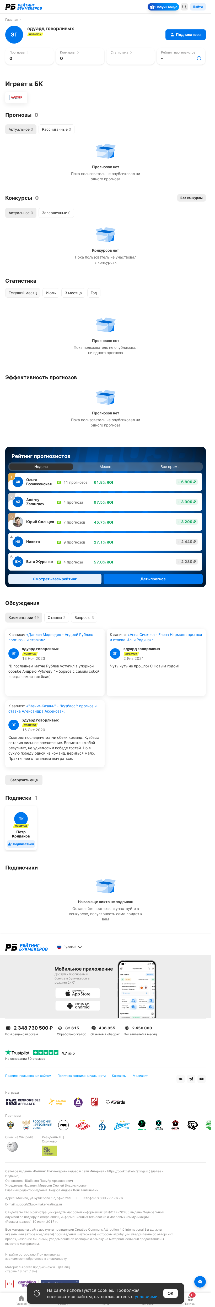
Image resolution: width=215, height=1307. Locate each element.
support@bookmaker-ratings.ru (39, 1204)
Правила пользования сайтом (28, 1076)
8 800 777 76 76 (110, 1198)
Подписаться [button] (188, 34)
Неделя (41, 466)
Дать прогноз (153, 579)
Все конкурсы (191, 198)
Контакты (119, 1076)
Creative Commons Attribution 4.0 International (109, 1229)
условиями (146, 1296)
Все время (170, 466)
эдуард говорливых (40, 649)
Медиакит (140, 1076)
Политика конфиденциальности (81, 1076)
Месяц (105, 466)
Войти (198, 7)
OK (171, 1293)
